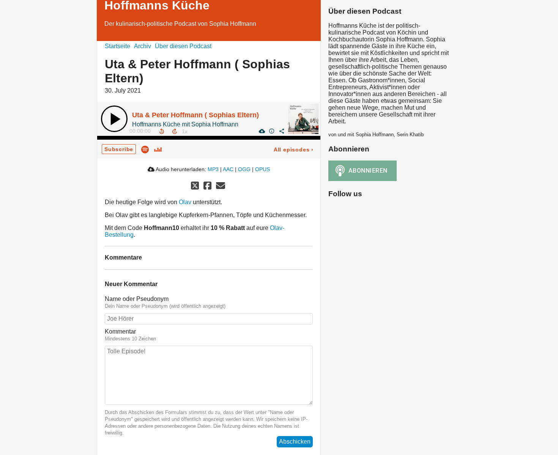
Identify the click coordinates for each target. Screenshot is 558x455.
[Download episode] (261, 131)
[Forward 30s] (174, 131)
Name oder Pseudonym (137, 299)
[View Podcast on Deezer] (158, 149)
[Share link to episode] (281, 131)
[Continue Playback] (114, 118)
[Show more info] (271, 131)
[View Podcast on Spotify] (145, 149)
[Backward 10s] (161, 131)
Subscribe (118, 149)
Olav (185, 202)
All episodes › (294, 149)
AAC (228, 169)
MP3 (213, 169)
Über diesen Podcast (183, 46)
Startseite (117, 46)
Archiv (142, 46)
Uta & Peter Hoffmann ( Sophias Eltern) (195, 115)
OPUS (262, 169)
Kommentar (120, 331)
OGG (244, 169)
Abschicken (295, 441)
